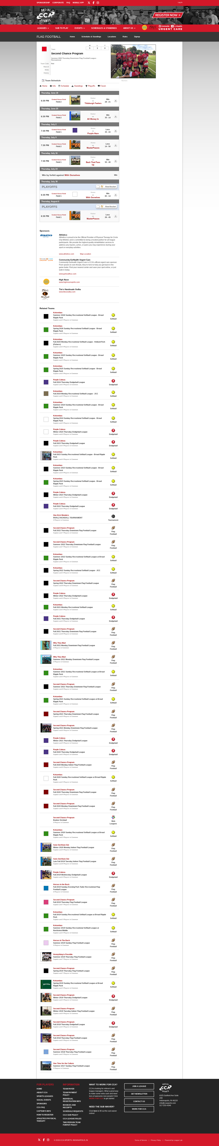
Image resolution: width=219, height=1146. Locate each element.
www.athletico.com (66, 254)
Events (79, 28)
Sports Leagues (45, 1096)
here (95, 1111)
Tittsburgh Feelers (93, 103)
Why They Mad (59, 643)
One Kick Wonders (61, 515)
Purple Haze (93, 133)
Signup (137, 37)
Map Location (85, 254)
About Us (128, 28)
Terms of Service (141, 1140)
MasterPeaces (93, 148)
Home (72, 37)
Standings (78, 86)
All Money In (93, 119)
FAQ (68, 3)
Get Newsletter (139, 1094)
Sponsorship (43, 3)
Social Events (44, 1100)
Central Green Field (59, 99)
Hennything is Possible (63, 954)
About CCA (42, 1092)
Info (54, 86)
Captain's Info (44, 1111)
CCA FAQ (41, 1107)
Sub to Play (61, 28)
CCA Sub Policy (70, 1115)
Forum (103, 86)
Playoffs (91, 86)
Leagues (42, 28)
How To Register (45, 1115)
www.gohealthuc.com (67, 274)
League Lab (178, 1140)
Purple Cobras (59, 380)
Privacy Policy (156, 1140)
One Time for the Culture (63, 1063)
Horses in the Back (61, 884)
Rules (125, 37)
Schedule (65, 86)
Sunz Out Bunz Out (61, 845)
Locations (112, 37)
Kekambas (57, 353)
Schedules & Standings (104, 28)
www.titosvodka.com (67, 292)
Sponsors (42, 1104)
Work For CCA (139, 1109)
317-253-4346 (165, 1105)
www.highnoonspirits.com (69, 282)
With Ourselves (72, 175)
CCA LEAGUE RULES (72, 1119)
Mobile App (78, 3)
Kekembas (57, 313)
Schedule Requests (73, 1111)
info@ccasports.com (167, 1103)
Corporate (58, 3)
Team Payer (68, 1089)
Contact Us (139, 1101)
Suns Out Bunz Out (61, 859)
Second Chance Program (63, 528)
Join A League (139, 1086)
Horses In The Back (61, 940)
